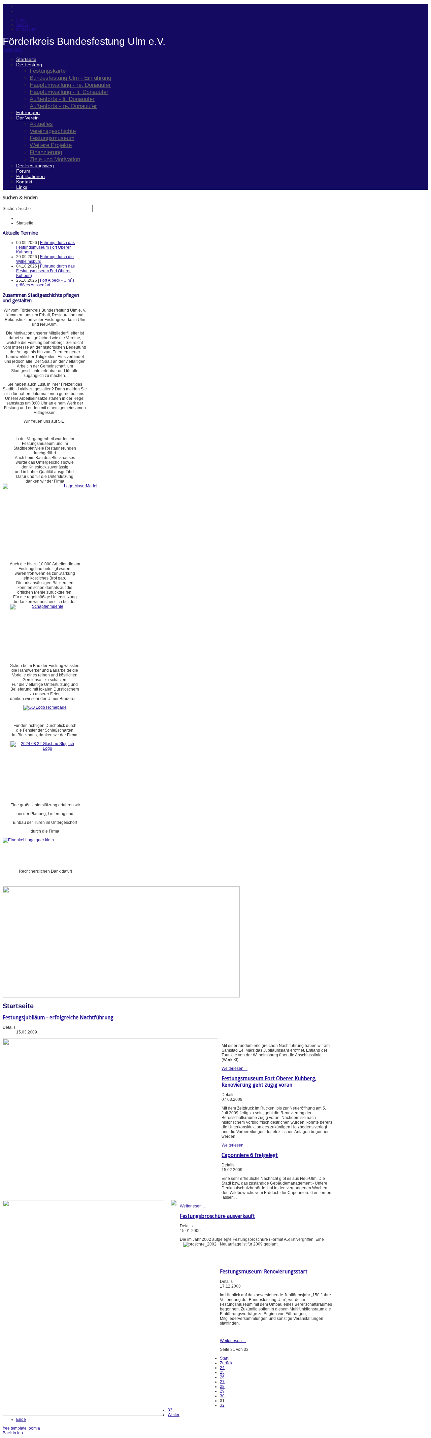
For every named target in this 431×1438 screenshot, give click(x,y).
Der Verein (27, 117)
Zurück (226, 1363)
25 (222, 1372)
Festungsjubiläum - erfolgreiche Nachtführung (58, 1017)
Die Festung (29, 64)
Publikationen (30, 176)
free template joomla (21, 1428)
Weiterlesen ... (234, 1068)
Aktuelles (41, 123)
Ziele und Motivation (55, 159)
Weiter (173, 1414)
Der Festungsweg (35, 165)
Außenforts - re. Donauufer (63, 106)
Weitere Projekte (51, 145)
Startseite (26, 59)
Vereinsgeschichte (53, 131)
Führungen (28, 112)
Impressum (26, 29)
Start (224, 1358)
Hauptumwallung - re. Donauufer (70, 84)
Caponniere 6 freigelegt (250, 1155)
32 (222, 1405)
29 (222, 1391)
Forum (23, 171)
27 (222, 1381)
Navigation (13, 49)
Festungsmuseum (52, 138)
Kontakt (24, 181)
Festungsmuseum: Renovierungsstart (263, 1271)
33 (170, 1410)
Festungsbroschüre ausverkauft (217, 1216)
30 (222, 1396)
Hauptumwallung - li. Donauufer (69, 92)
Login (21, 19)
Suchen (10, 208)
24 (222, 1367)
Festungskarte (48, 70)
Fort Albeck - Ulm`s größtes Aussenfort (45, 282)
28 (222, 1386)
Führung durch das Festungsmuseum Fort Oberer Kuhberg (45, 247)
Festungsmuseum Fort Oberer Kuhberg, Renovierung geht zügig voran (269, 1081)
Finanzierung (46, 152)
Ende (21, 1419)
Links (21, 187)
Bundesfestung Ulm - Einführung (70, 77)
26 (222, 1377)
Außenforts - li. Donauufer (62, 99)
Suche (22, 24)
